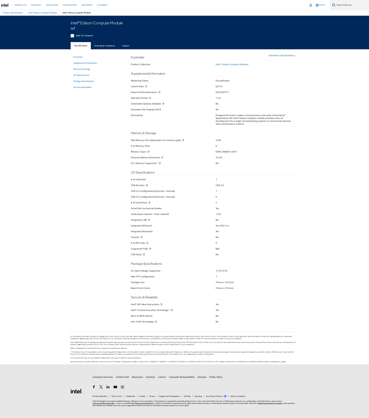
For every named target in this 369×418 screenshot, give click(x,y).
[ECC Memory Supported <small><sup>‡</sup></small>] (159, 163)
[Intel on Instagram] (122, 387)
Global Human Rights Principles (270, 403)
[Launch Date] (146, 86)
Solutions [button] (52, 5)
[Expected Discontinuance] (159, 92)
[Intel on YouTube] (115, 387)
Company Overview (103, 377)
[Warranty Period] (149, 98)
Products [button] (21, 5)
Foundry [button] (102, 5)
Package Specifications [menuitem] (83, 81)
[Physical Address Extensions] (162, 157)
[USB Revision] (146, 185)
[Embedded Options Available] (163, 103)
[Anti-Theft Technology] (156, 321)
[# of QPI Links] (147, 243)
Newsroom (137, 377)
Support (125, 45)
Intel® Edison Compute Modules (232, 64)
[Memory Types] (148, 151)
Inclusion (202, 377)
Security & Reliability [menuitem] (82, 87)
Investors (150, 377)
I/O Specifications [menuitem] (81, 75)
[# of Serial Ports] (149, 202)
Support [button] (36, 5)
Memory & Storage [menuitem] (81, 69)
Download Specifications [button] (281, 55)
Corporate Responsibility (182, 377)
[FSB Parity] (143, 254)
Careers (162, 377)
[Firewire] (141, 237)
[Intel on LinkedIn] (108, 387)
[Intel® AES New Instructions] (161, 304)
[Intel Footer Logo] (76, 391)
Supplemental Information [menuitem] (85, 63)
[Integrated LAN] (148, 220)
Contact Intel (122, 377)
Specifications (80, 45)
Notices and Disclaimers (144, 403)
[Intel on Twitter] (101, 387)
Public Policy (216, 377)
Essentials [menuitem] (78, 57)
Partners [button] (87, 5)
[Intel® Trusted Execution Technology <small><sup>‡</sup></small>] (171, 310)
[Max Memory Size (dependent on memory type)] (183, 140)
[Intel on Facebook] (93, 387)
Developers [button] (70, 5)
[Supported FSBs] (150, 248)
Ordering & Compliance (104, 45)
